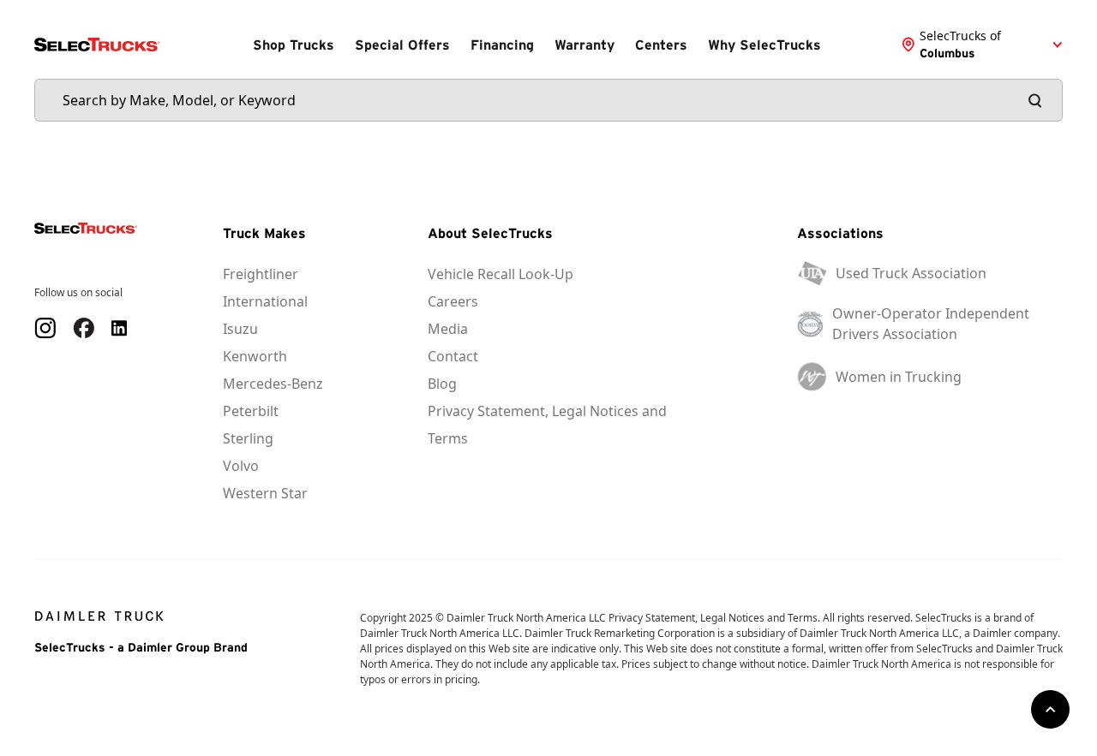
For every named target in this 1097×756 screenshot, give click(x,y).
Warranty (584, 44)
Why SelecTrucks (764, 44)
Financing (502, 44)
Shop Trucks (293, 44)
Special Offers (402, 44)
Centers (661, 44)
